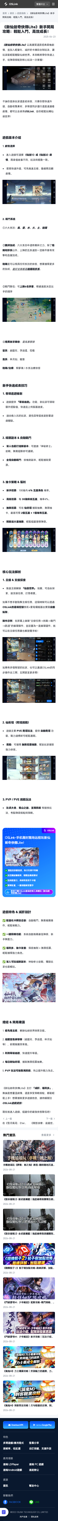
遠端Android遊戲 (12, 1469)
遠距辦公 (34, 1469)
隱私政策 (34, 1517)
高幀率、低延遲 (11, 1448)
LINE (37, 1502)
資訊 (12, 13)
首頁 (4, 13)
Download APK (17, 1425)
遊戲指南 (21, 13)
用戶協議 (23, 1517)
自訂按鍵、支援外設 (40, 1448)
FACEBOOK (15, 1502)
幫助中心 (34, 1485)
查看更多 (46, 1134)
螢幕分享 (34, 1442)
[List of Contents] (4, 1512)
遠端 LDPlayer (11, 1464)
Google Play (47, 1425)
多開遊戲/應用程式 (13, 1442)
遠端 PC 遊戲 (36, 1464)
